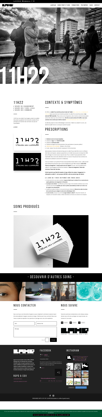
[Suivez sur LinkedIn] (62, 323)
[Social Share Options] (41, 380)
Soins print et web (64, 5)
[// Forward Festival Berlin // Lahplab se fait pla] (77, 366)
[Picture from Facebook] (43, 372)
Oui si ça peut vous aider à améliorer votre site (44, 414)
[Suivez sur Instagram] (71, 323)
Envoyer (53, 340)
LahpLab (46, 355)
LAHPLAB (53, 5)
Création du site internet (53, 146)
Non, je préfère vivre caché (63, 414)
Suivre (66, 322)
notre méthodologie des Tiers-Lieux (75, 119)
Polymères (84, 5)
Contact (97, 5)
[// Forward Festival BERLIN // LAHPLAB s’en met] (69, 374)
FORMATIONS (75, 5)
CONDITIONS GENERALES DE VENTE (20, 381)
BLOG (91, 5)
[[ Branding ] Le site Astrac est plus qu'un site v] (69, 381)
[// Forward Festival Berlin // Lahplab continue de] (85, 366)
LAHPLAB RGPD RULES (18, 378)
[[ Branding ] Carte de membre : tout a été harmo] (85, 381)
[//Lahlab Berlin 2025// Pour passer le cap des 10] (69, 366)
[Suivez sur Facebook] (79, 323)
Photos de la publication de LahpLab (48, 378)
